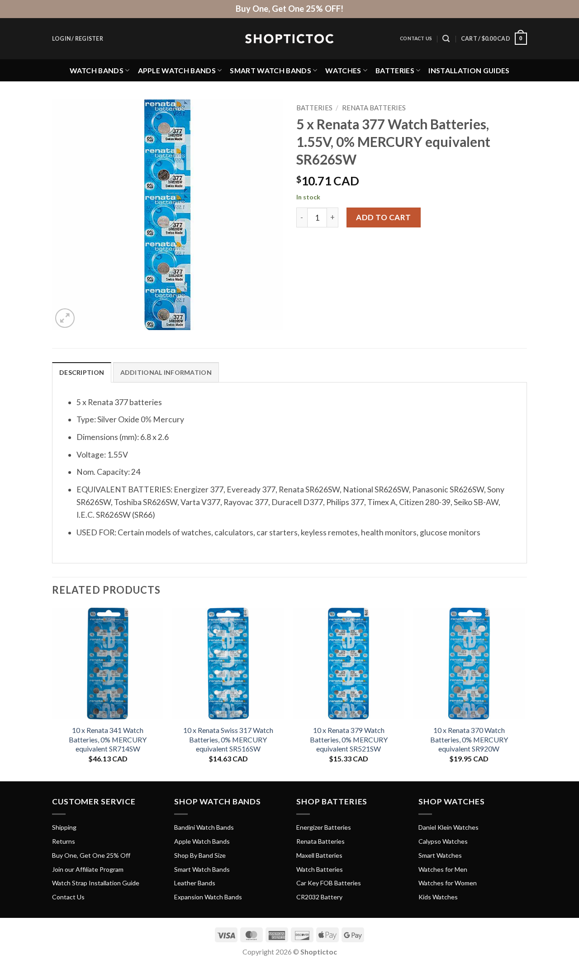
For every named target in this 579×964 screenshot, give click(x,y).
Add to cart (383, 217)
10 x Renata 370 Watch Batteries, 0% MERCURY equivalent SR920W (469, 739)
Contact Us (416, 38)
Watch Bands (97, 70)
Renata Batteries (374, 108)
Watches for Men (442, 869)
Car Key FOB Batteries (328, 883)
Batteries (394, 70)
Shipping (64, 827)
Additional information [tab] (166, 372)
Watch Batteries (319, 869)
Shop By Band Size (200, 855)
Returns (63, 841)
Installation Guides (468, 70)
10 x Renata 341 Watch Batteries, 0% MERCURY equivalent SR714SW (108, 739)
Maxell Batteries (319, 855)
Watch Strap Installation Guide (95, 883)
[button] (77, 39)
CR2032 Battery (319, 897)
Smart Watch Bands (270, 70)
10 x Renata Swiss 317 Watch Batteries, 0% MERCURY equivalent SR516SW (228, 739)
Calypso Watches (443, 841)
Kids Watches (438, 897)
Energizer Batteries (323, 827)
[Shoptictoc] (289, 39)
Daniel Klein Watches (448, 827)
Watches (343, 70)
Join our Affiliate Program (87, 869)
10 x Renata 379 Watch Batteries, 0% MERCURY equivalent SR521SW (349, 739)
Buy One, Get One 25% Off (91, 855)
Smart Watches (440, 855)
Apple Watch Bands (177, 70)
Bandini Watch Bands (204, 827)
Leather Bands (194, 883)
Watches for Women (447, 883)
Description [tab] (81, 372)
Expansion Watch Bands (208, 897)
